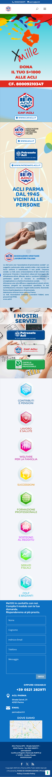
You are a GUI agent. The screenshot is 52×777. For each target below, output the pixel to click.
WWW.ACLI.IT (27, 141)
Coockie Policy (29, 773)
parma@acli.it (18, 712)
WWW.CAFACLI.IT (27, 118)
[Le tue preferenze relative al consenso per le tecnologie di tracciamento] (47, 772)
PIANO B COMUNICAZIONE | (28, 771)
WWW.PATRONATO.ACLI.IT (27, 165)
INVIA (41, 676)
